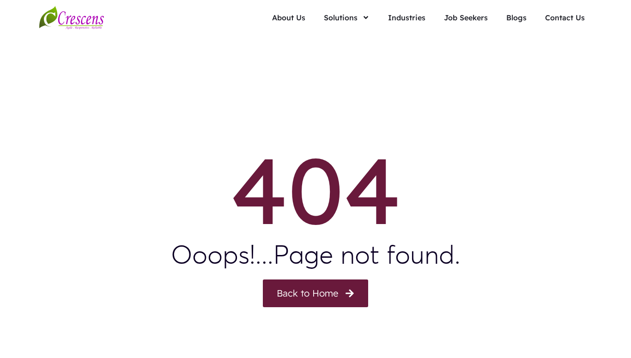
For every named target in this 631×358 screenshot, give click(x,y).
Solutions (341, 17)
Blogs (516, 17)
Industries (406, 17)
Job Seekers (466, 17)
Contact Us (565, 17)
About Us (288, 17)
